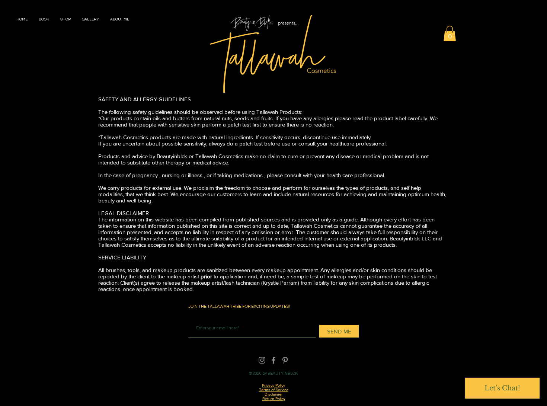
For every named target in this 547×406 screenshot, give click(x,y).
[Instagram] (261, 360)
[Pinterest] (285, 360)
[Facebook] (273, 360)
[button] (449, 33)
